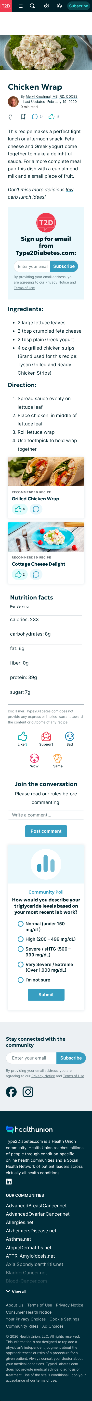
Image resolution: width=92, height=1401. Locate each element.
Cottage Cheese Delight (38, 564)
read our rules (46, 794)
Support (44, 738)
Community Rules (22, 1326)
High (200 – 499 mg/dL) (51, 939)
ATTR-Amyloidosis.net (30, 1256)
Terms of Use (24, 288)
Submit (46, 994)
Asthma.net (18, 1239)
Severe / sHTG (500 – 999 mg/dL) (48, 951)
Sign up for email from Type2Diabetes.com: (46, 246)
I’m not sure (38, 979)
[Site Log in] (59, 6)
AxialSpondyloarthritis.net (34, 1264)
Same (55, 760)
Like (20, 738)
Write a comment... (31, 814)
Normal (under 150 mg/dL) (45, 926)
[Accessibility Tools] (47, 6)
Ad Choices (53, 1326)
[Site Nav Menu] (20, 6)
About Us (14, 1305)
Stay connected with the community (36, 1042)
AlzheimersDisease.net (31, 1231)
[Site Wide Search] (32, 6)
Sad (66, 738)
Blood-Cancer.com (26, 1281)
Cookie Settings (64, 1319)
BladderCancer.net (26, 1273)
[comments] (36, 509)
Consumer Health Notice (29, 1312)
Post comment (46, 831)
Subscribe (78, 5)
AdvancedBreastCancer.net (36, 1206)
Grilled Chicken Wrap (35, 499)
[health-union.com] (29, 1130)
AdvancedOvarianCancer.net (38, 1214)
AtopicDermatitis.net (29, 1248)
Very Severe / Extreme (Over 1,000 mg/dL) (49, 967)
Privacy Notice (57, 282)
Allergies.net (20, 1222)
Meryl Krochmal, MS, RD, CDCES (52, 96)
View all (18, 1291)
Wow (32, 760)
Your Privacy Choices (26, 1319)
